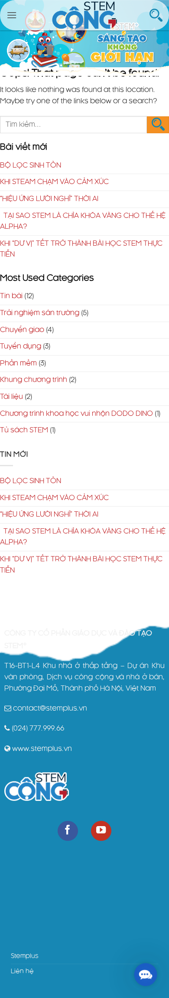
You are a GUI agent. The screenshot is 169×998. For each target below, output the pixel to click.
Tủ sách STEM (24, 430)
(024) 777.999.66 (38, 728)
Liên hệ (22, 971)
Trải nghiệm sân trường (39, 313)
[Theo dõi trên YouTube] (101, 831)
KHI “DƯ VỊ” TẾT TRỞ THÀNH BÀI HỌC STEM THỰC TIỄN (81, 249)
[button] (11, 15)
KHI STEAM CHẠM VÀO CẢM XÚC (54, 181)
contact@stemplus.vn (50, 708)
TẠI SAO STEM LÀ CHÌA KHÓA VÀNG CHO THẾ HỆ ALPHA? (83, 221)
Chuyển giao (22, 329)
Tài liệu (11, 396)
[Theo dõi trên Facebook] (68, 831)
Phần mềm (18, 363)
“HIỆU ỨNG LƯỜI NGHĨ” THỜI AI (49, 198)
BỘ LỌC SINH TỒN (30, 165)
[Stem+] (84, 15)
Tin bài (11, 296)
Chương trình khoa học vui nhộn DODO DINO (76, 413)
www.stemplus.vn (42, 748)
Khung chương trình (33, 379)
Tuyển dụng (20, 346)
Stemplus (25, 956)
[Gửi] (158, 124)
